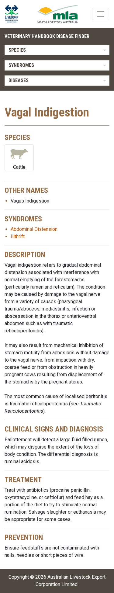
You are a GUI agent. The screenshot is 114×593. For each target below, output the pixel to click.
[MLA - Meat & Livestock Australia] (57, 14)
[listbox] (57, 50)
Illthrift (18, 236)
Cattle (19, 167)
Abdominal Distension (34, 229)
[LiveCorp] (14, 14)
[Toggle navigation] (100, 14)
